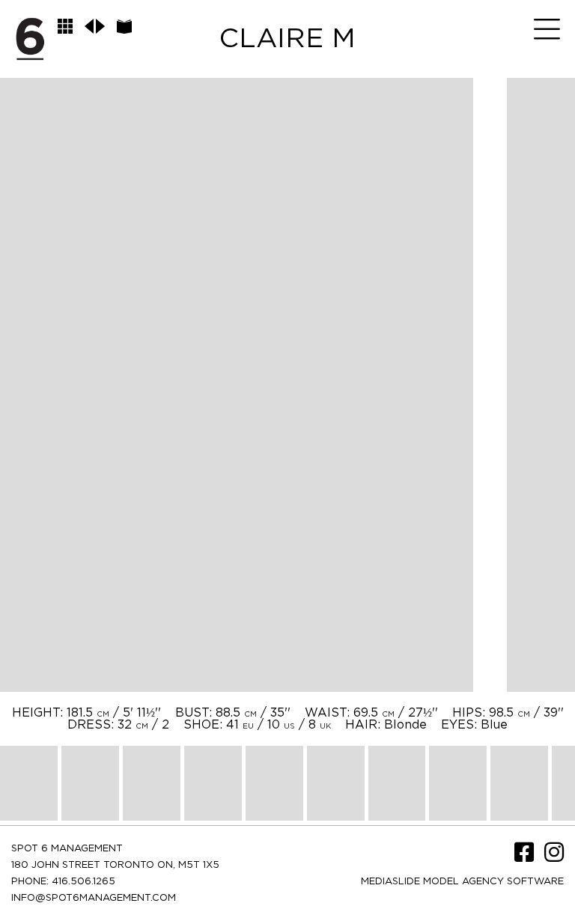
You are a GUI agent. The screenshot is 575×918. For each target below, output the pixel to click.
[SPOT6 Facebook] (525, 858)
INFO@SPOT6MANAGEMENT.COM (93, 898)
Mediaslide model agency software (462, 882)
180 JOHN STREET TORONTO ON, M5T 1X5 (115, 865)
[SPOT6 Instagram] (554, 858)
